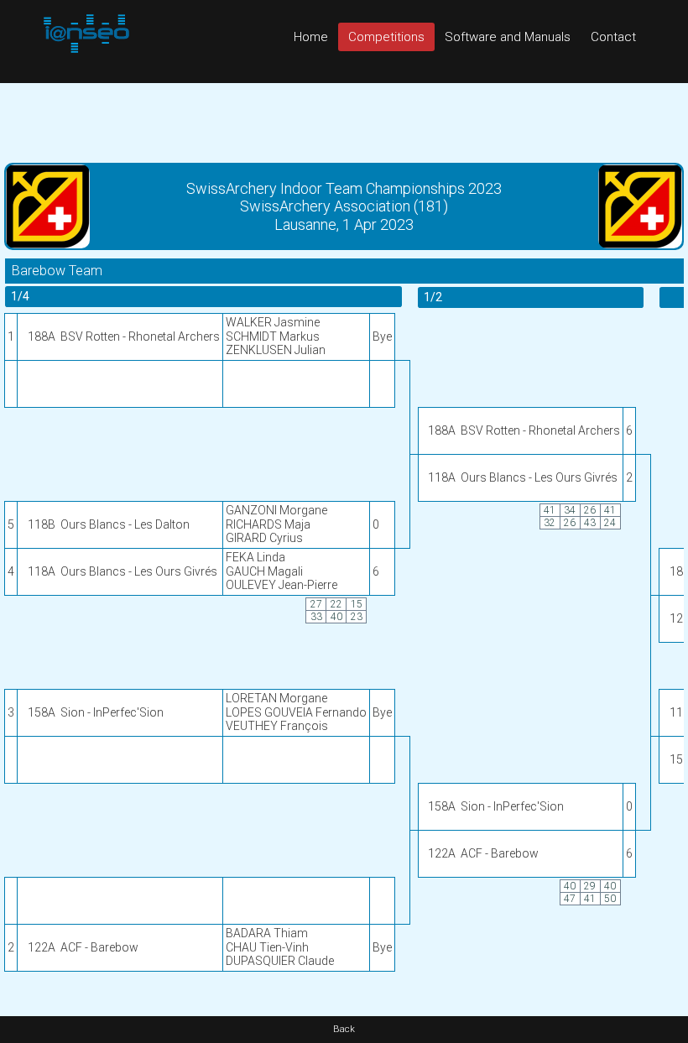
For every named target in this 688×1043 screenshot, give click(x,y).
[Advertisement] (344, 121)
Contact (613, 36)
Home (311, 36)
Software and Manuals (508, 36)
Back (344, 1029)
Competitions (386, 36)
